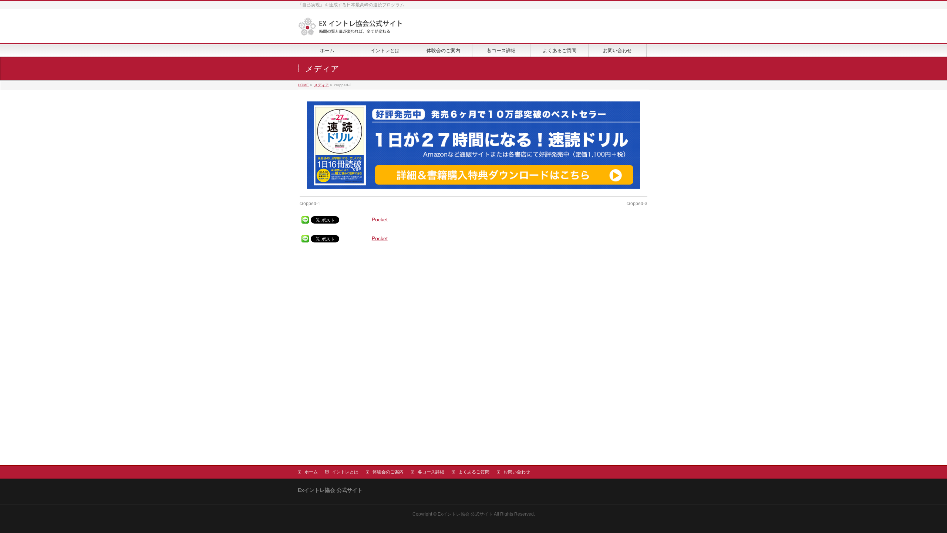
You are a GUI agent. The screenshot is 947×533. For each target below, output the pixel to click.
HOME (303, 85)
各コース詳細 (431, 472)
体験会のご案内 (388, 472)
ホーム (311, 472)
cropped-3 (637, 203)
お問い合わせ (516, 472)
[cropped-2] (473, 145)
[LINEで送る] (305, 220)
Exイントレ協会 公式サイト (465, 514)
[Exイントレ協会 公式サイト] (350, 29)
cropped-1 (310, 203)
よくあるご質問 (473, 472)
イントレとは (345, 472)
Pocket (380, 219)
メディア (321, 85)
